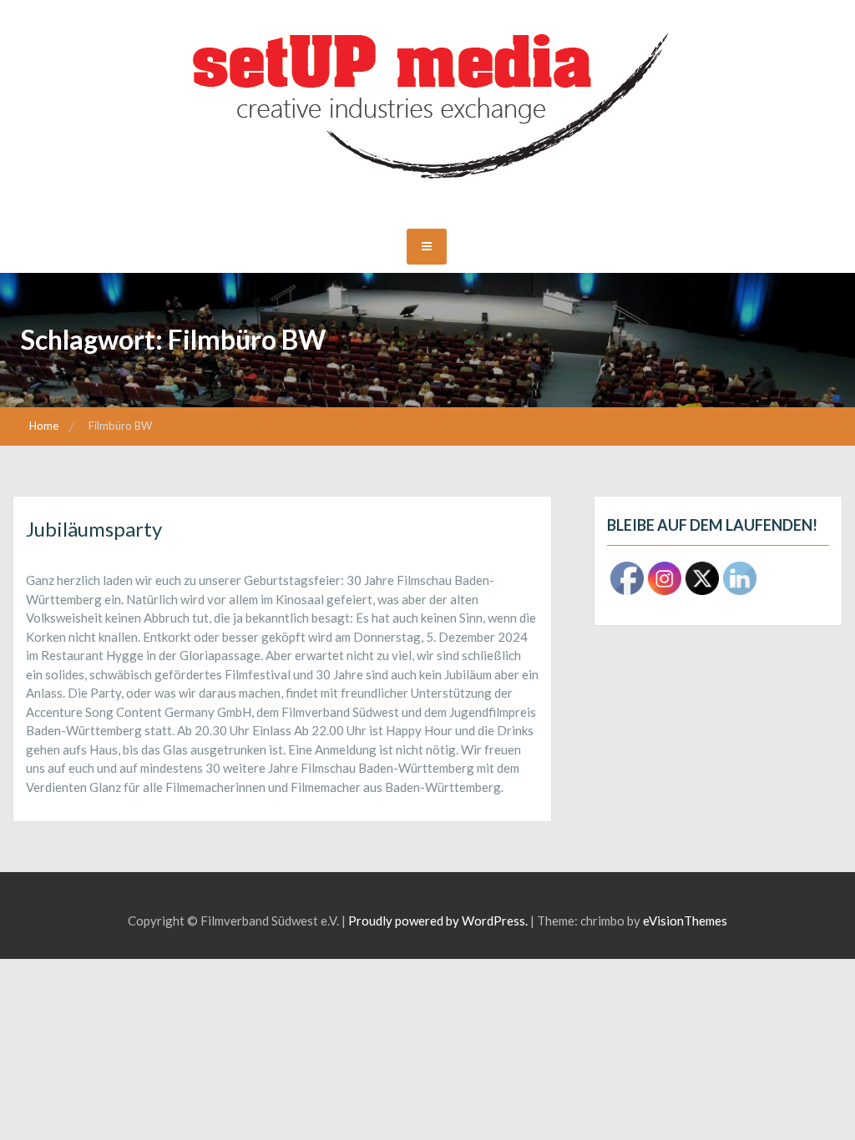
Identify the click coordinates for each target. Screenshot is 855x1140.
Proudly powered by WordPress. (438, 920)
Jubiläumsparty (94, 529)
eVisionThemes (685, 920)
